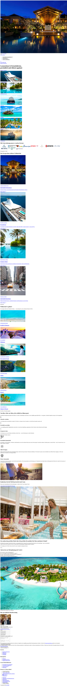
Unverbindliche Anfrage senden (5, 644)
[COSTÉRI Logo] (2, 55)
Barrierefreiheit (5, 682)
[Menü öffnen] (1, 54)
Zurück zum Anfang (4, 647)
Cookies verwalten (5, 683)
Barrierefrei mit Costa (11, 485)
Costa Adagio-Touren (4, 485)
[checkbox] (0, 642)
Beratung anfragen (3, 70)
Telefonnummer (3, 634)
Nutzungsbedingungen (6, 681)
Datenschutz (5, 679)
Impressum (4, 677)
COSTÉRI (7, 685)
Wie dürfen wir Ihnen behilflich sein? (6, 636)
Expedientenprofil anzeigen (5, 629)
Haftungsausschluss (6, 680)
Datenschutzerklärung (48, 643)
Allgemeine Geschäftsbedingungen (8, 678)
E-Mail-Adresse (3, 632)
